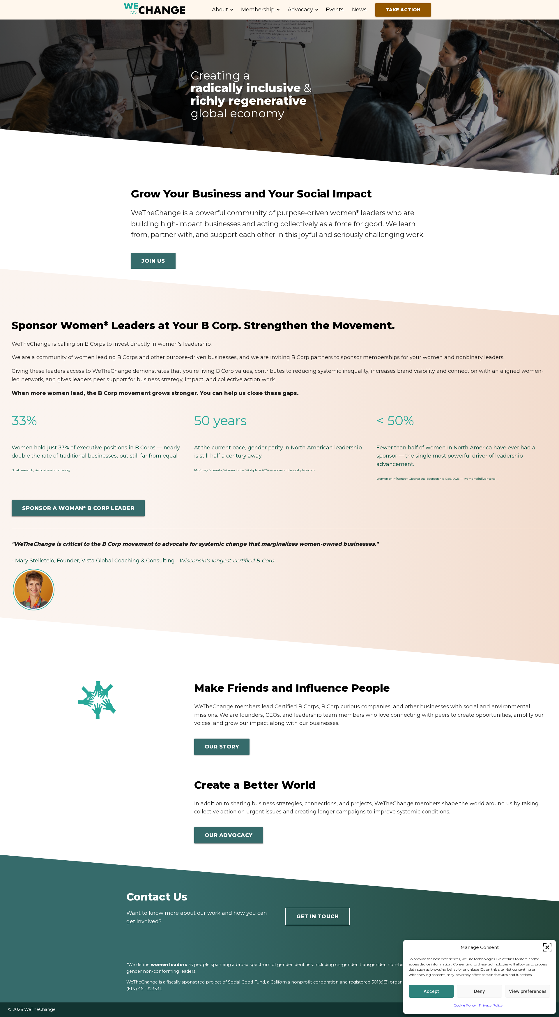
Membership (258, 9)
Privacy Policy (491, 1005)
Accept (431, 991)
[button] (547, 947)
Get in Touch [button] (317, 916)
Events (335, 9)
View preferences (527, 991)
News (359, 9)
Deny (479, 991)
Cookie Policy (465, 1005)
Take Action (403, 10)
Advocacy (300, 9)
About (220, 9)
